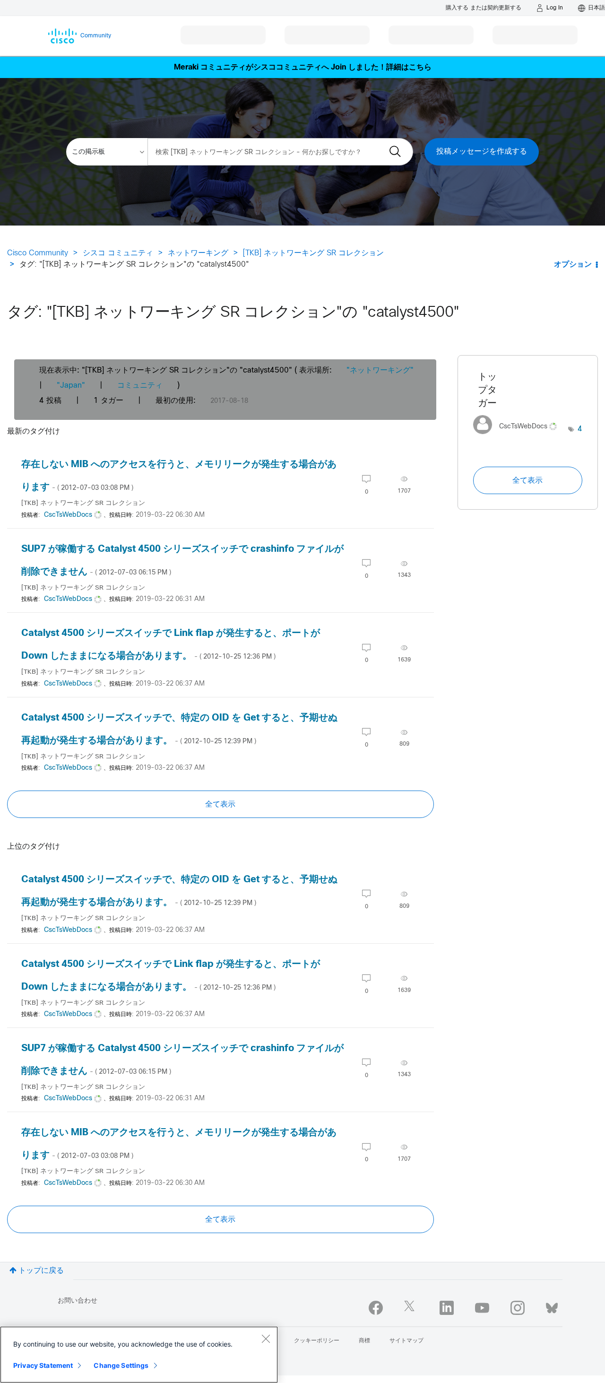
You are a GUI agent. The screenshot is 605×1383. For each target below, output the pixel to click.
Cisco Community (37, 253)
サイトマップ (406, 1341)
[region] (139, 1354)
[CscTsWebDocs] (518, 436)
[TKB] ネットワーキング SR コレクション (313, 253)
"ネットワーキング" (380, 370)
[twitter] (411, 1308)
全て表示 (220, 804)
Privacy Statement (43, 1365)
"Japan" (71, 385)
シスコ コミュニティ (118, 253)
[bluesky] (551, 1306)
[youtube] (482, 1308)
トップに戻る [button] (41, 1270)
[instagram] (517, 1308)
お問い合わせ (77, 1301)
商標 (364, 1341)
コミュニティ (140, 385)
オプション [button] (573, 264)
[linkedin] (447, 1308)
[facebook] (376, 1308)
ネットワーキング (198, 253)
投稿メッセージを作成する (481, 151)
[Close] (265, 1338)
